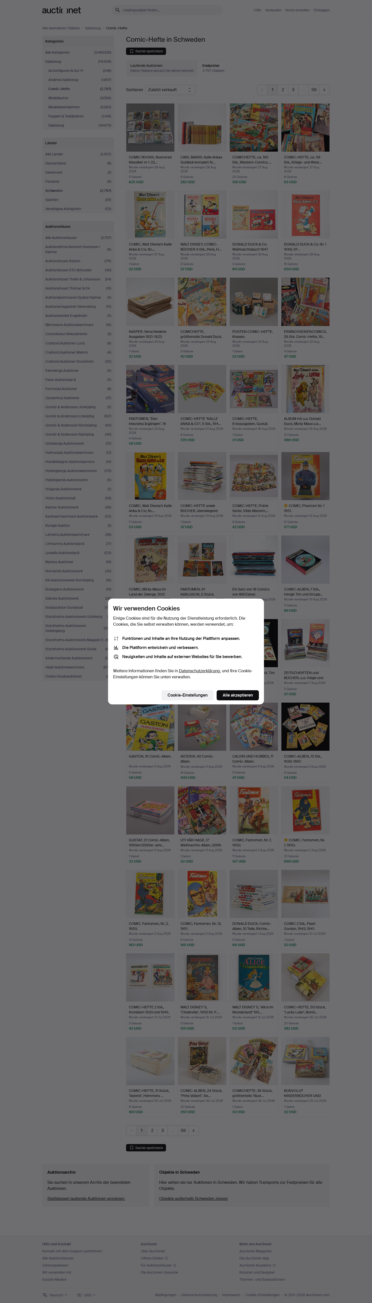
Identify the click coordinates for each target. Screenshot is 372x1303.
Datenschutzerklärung (199, 671)
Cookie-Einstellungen (188, 695)
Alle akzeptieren (238, 695)
